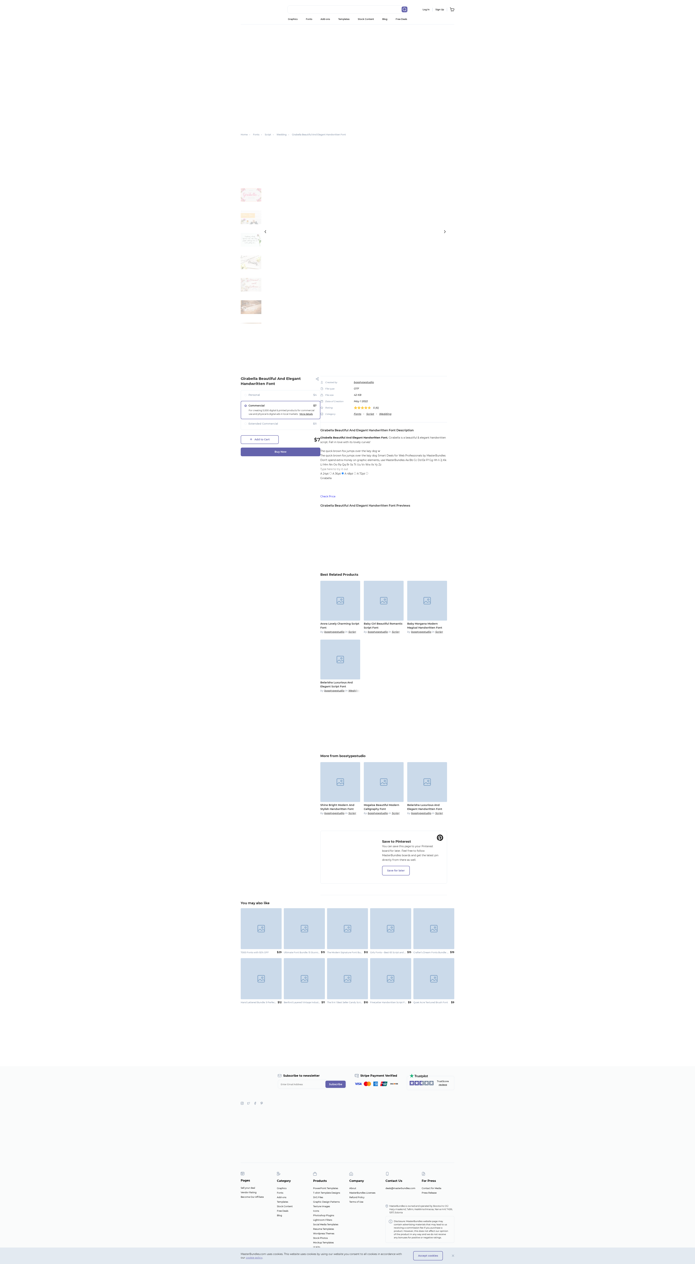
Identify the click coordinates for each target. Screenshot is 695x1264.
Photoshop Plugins (323, 1215)
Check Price (327, 496)
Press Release (429, 1192)
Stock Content (366, 19)
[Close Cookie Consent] (453, 1256)
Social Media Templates (325, 1224)
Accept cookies (428, 1255)
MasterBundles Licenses (362, 1192)
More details (306, 414)
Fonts (309, 19)
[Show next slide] (445, 231)
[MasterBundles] (252, 9)
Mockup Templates (323, 1242)
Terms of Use (356, 1201)
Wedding (385, 414)
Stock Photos (320, 1238)
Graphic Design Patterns (326, 1201)
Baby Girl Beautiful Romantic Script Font (383, 625)
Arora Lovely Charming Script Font (339, 625)
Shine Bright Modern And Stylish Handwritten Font (337, 807)
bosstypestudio (364, 382)
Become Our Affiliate (252, 1197)
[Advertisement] (347, 51)
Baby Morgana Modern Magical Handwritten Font (424, 625)
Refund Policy (357, 1197)
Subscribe (335, 1084)
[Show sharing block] (317, 379)
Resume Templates (323, 1229)
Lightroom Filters (322, 1220)
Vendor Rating (248, 1192)
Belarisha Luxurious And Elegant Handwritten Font (424, 807)
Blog (384, 19)
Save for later (396, 870)
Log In (426, 9)
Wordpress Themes (323, 1233)
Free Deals (401, 19)
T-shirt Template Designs (326, 1192)
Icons (316, 1211)
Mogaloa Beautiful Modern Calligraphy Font (381, 807)
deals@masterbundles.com (400, 1188)
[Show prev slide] (265, 231)
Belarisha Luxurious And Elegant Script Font (336, 684)
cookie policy (254, 1257)
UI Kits (316, 1247)
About (352, 1188)
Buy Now (281, 451)
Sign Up (439, 9)
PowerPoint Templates (325, 1188)
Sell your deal (248, 1188)
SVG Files (318, 1197)
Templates (343, 19)
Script (370, 414)
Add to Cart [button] (262, 439)
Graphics (293, 19)
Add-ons (325, 19)
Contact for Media (431, 1188)
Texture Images (321, 1206)
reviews (443, 1084)
